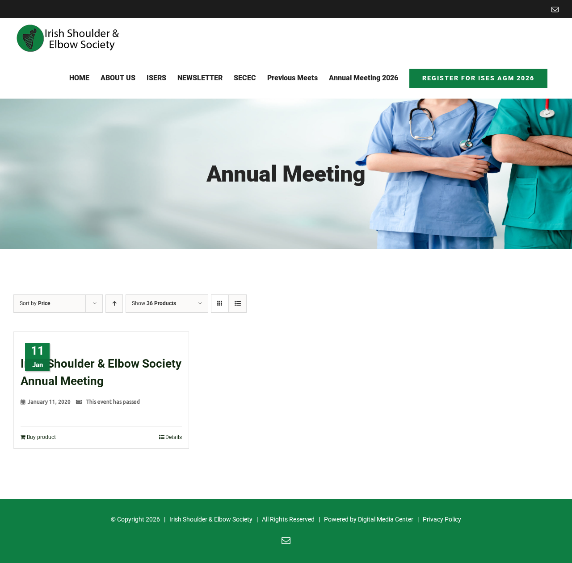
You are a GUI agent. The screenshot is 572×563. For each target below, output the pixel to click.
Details (173, 437)
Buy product (41, 437)
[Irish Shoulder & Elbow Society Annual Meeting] (101, 339)
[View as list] (237, 303)
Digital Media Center (385, 519)
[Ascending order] (114, 303)
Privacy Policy (442, 519)
